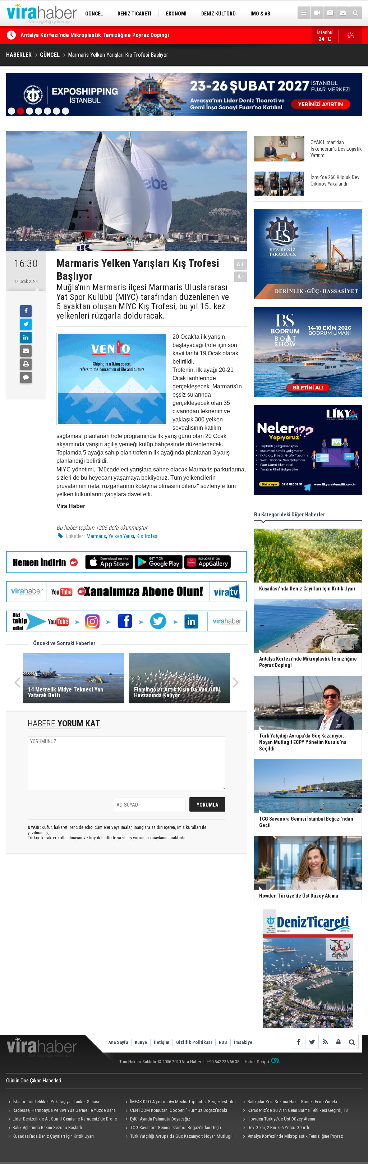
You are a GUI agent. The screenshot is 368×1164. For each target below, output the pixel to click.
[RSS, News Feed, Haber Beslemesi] (325, 1042)
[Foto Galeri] (329, 12)
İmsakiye (243, 1042)
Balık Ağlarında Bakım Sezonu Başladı (47, 1127)
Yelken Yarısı (121, 536)
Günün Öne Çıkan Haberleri (33, 1080)
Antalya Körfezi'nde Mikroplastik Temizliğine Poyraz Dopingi (291, 1137)
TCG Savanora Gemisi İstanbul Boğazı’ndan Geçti (175, 1127)
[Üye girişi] (338, 1042)
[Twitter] (26, 324)
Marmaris (96, 536)
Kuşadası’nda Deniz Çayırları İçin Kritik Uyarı (53, 1136)
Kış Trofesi (147, 536)
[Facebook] (26, 311)
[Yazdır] (26, 364)
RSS (223, 1042)
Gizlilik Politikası (194, 1042)
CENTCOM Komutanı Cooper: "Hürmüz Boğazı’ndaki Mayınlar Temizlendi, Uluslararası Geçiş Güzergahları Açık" (177, 1111)
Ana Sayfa (118, 1042)
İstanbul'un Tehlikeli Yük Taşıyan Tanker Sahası (56, 1101)
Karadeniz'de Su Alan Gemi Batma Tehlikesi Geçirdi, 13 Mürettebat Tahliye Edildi (294, 1111)
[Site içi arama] (355, 12)
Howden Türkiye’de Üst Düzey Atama (281, 1119)
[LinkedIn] (26, 337)
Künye (141, 1042)
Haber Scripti (257, 1061)
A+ (240, 264)
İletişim (161, 1042)
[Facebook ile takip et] (298, 1042)
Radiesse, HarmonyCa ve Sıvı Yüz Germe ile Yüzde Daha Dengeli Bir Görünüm (61, 1111)
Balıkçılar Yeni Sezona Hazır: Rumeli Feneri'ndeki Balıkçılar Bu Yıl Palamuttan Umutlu (289, 1102)
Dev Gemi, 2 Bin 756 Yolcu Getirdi (278, 1127)
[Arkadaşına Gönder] (26, 351)
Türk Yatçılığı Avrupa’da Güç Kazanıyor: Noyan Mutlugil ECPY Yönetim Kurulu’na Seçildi (125, 39)
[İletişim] (342, 12)
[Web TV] (316, 12)
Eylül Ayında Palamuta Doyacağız (160, 1119)
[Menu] (304, 12)
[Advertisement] (126, 923)
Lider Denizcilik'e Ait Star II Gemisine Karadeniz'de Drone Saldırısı (61, 1119)
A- (241, 276)
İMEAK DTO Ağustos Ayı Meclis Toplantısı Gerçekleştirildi (183, 1101)
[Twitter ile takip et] (311, 1042)
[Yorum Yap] (26, 377)
